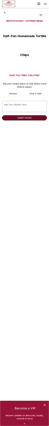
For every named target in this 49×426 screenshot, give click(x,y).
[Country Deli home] (14, 4)
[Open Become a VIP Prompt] (24, 423)
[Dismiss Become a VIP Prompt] (45, 405)
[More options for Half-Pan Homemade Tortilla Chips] (41, 15)
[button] (5, 12)
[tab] (13, 94)
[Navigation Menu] (45, 4)
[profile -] (38, 3)
